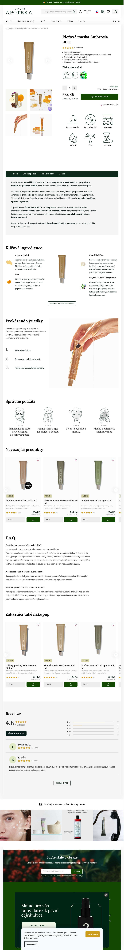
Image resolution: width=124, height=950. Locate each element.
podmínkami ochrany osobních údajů (70, 876)
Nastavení (31, 944)
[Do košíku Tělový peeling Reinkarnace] (33, 684)
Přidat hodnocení (16, 733)
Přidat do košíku (101, 97)
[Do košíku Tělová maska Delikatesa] (71, 684)
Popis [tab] (15, 174)
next (116, 490)
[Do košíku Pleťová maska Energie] (108, 519)
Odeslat (77, 871)
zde (35, 938)
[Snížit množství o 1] (64, 88)
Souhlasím (92, 934)
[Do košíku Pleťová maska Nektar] (33, 519)
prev (6, 490)
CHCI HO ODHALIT (39, 925)
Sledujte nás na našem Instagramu (64, 804)
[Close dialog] (106, 895)
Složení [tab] (62, 174)
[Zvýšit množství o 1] (74, 88)
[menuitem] (9, 21)
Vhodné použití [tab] (29, 174)
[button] (10, 61)
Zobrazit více (62, 783)
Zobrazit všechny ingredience (62, 304)
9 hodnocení (78, 47)
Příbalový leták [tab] (47, 174)
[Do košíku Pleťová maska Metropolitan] (71, 519)
